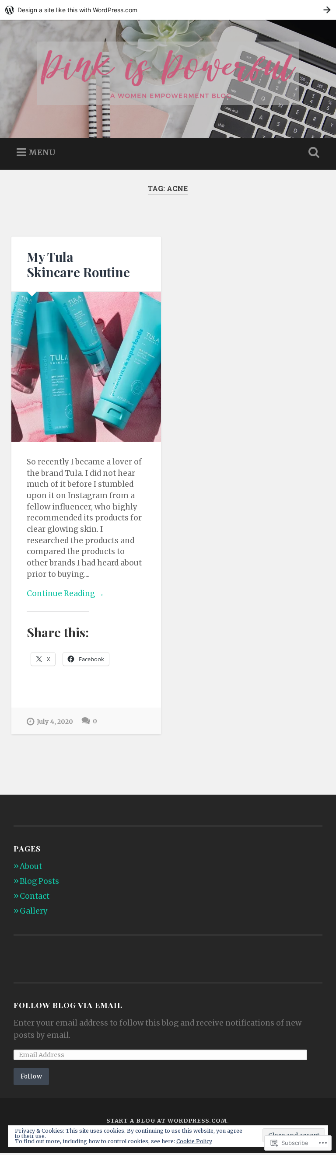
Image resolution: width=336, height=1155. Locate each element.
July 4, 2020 (55, 722)
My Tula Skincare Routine (78, 264)
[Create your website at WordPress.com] (168, 10)
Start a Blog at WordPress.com (166, 1120)
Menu (42, 152)
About (31, 866)
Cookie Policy (194, 1141)
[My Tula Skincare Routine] (86, 367)
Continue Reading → (65, 593)
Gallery (34, 911)
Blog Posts (39, 881)
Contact (34, 896)
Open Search (312, 152)
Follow (31, 1076)
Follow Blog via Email (68, 1005)
